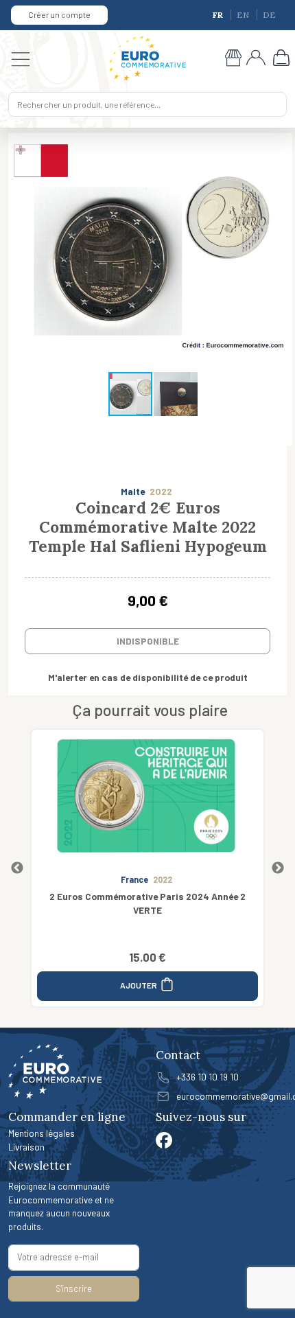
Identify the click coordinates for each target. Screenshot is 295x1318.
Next (278, 868)
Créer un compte (59, 14)
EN (244, 15)
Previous (17, 868)
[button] (280, 248)
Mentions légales (41, 1133)
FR (219, 15)
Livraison (26, 1147)
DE (269, 15)
